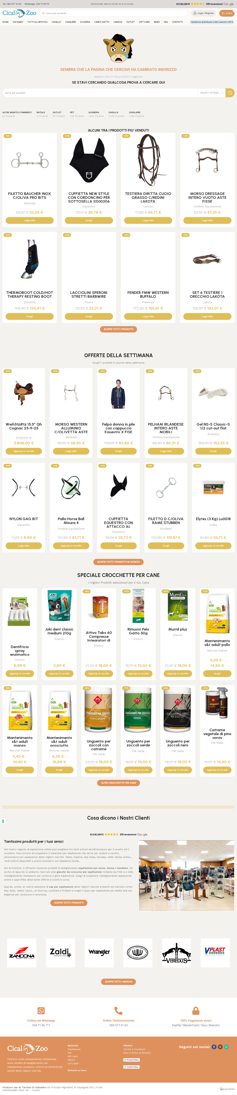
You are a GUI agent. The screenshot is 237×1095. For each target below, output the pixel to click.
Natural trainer (217, 650)
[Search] (230, 92)
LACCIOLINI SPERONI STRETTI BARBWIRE (88, 294)
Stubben (166, 528)
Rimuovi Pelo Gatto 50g (138, 631)
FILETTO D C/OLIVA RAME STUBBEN (166, 520)
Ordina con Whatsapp (41, 1020)
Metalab (29, 203)
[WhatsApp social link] (226, 1046)
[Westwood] (137, 952)
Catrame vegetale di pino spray (217, 734)
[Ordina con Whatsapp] (41, 1011)
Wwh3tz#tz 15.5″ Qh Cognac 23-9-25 (24, 426)
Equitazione (74, 1049)
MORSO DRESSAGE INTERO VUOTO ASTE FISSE (207, 197)
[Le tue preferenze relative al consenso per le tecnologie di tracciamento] (3, 821)
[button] (205, 4)
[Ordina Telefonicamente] (118, 1011)
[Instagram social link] (220, 1046)
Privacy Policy (132, 1060)
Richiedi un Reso (77, 1070)
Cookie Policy (132, 1067)
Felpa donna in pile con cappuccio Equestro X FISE (118, 428)
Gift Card (72, 1056)
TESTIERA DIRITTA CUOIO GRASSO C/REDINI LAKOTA (148, 197)
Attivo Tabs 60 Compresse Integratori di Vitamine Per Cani (99, 640)
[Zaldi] (60, 952)
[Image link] (27, 1048)
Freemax (148, 302)
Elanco (59, 639)
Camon (20, 659)
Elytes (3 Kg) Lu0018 (213, 518)
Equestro (89, 206)
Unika (213, 524)
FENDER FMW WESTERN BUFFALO (148, 294)
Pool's (89, 302)
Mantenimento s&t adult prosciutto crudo (59, 743)
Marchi (71, 1060)
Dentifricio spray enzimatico (20, 650)
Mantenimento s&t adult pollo (217, 642)
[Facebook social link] (214, 1046)
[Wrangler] (99, 952)
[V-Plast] (215, 952)
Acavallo (213, 434)
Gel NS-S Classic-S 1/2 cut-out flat (213, 426)
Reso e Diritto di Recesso (137, 1052)
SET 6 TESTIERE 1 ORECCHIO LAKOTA (207, 294)
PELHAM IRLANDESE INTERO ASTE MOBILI (166, 428)
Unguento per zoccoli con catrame (99, 745)
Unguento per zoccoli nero (178, 743)
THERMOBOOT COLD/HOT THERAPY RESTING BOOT (29, 294)
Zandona (30, 302)
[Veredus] (176, 952)
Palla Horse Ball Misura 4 (71, 520)
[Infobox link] (11, 4)
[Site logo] (19, 13)
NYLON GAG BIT (24, 518)
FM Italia (99, 754)
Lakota (148, 206)
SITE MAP (73, 1063)
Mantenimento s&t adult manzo (20, 741)
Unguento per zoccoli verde (138, 743)
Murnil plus (177, 629)
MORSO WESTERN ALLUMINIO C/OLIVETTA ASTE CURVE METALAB (71, 430)
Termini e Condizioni (134, 1049)
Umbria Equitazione (207, 206)
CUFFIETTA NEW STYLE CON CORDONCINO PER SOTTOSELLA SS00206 (89, 197)
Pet (69, 1052)
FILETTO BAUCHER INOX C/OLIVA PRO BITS (29, 195)
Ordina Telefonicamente (118, 1020)
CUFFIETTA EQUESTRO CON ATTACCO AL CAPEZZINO (118, 524)
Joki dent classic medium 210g (59, 631)
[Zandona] (21, 952)
